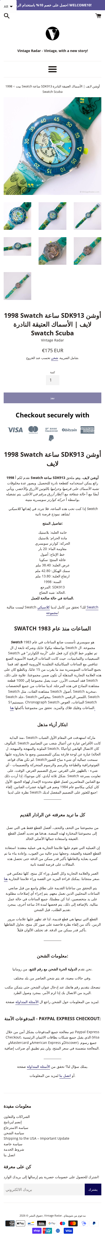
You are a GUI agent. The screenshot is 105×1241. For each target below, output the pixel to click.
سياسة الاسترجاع (16, 1127)
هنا (6, 878)
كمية (52, 372)
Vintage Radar (53, 1215)
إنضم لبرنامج (13, 1122)
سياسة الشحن (14, 1133)
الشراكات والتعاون (17, 1116)
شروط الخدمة (14, 1149)
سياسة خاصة (13, 1144)
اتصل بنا (65, 1075)
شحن (54, 358)
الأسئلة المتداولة (27, 1001)
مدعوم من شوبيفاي (74, 1215)
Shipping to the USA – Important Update (36, 1138)
